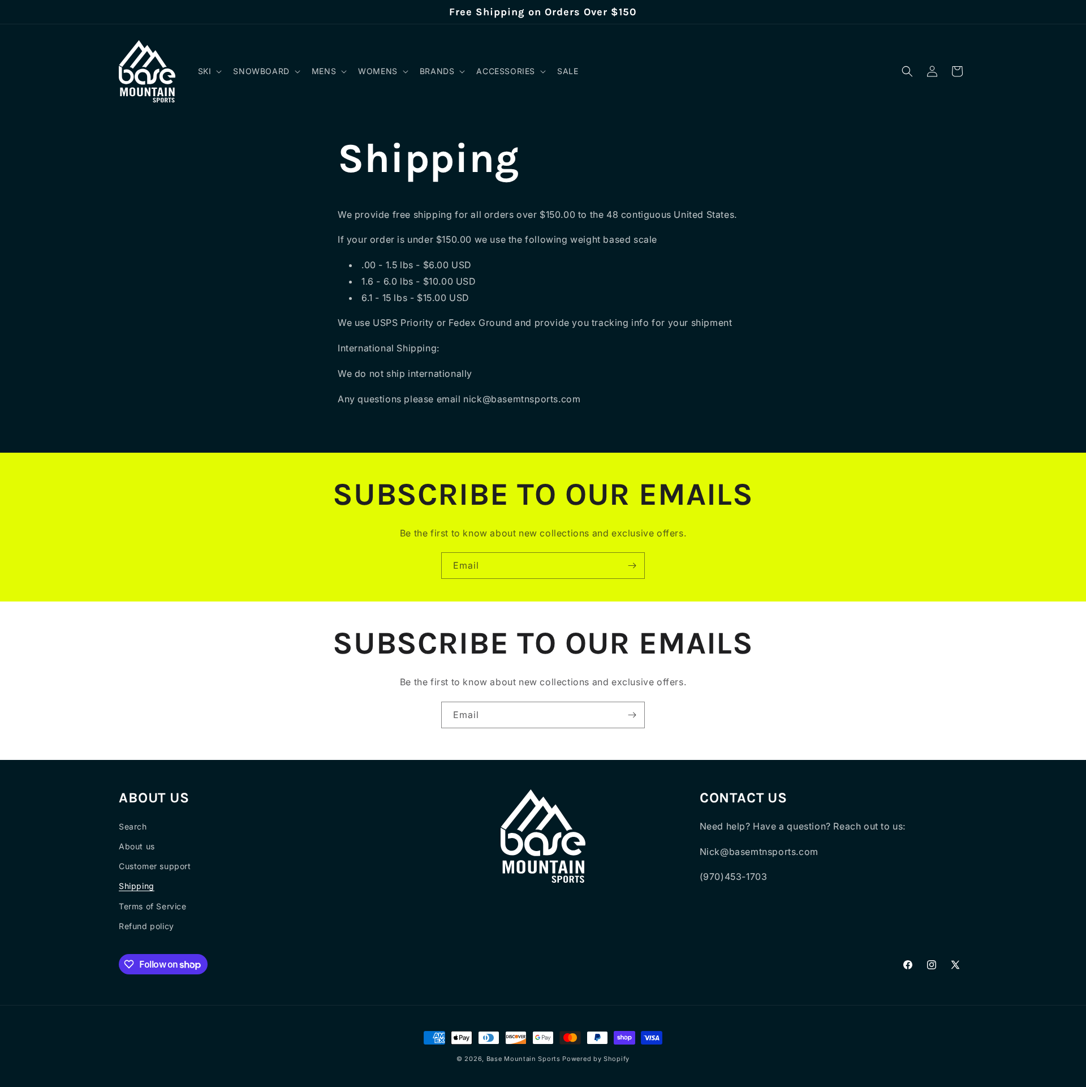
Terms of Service (153, 906)
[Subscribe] (631, 565)
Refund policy (146, 926)
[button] (209, 71)
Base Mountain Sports (523, 1059)
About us (137, 846)
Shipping (136, 886)
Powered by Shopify (596, 1059)
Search (133, 826)
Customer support (155, 866)
